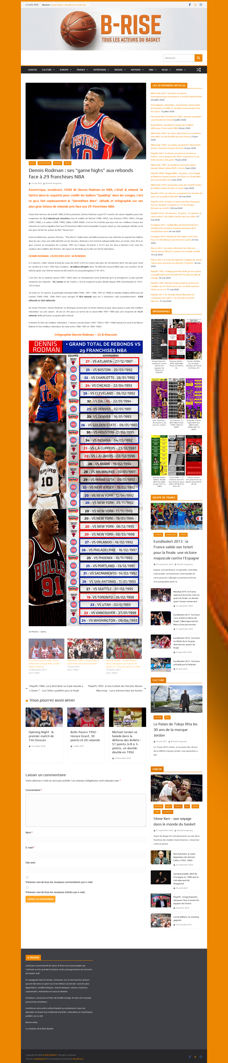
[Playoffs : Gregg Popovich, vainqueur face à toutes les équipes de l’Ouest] (161, 902)
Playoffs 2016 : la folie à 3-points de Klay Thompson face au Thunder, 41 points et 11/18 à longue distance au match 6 (175, 204)
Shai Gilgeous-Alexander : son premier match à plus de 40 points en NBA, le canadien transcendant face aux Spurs (175, 108)
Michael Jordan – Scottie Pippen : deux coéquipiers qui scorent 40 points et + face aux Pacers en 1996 (123, 663)
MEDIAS (118, 69)
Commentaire (34, 790)
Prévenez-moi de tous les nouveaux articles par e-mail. (55, 892)
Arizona (158, 806)
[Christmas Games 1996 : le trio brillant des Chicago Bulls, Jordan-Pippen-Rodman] (46, 649)
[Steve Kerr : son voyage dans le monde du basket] (176, 788)
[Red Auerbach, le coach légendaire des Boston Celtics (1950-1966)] (161, 859)
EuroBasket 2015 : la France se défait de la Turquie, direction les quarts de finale (186, 643)
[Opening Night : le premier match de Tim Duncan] (44, 709)
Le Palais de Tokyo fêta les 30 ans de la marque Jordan (175, 729)
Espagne (158, 535)
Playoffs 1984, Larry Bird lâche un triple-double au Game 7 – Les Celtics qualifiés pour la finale (56, 688)
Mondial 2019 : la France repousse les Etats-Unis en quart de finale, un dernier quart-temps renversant (186, 596)
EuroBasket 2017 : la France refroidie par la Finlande (186, 663)
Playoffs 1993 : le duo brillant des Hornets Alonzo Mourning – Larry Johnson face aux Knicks (115, 688)
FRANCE (81, 69)
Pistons (57, 163)
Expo (167, 717)
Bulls (32, 163)
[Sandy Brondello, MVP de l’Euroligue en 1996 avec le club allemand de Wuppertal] (161, 881)
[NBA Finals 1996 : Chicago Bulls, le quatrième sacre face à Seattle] (85, 649)
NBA (151, 69)
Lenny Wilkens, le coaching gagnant (186, 918)
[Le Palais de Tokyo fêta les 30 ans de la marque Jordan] (176, 699)
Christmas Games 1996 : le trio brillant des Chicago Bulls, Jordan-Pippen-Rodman (45, 663)
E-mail (30, 847)
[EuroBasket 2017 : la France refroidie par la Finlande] (161, 665)
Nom (29, 832)
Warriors (167, 812)
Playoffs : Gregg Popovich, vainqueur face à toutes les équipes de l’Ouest (186, 900)
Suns (157, 812)
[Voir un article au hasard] (198, 69)
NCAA (165, 69)
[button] (53, 70)
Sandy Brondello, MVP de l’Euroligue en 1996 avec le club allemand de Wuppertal (186, 879)
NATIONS (136, 69)
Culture (158, 717)
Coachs (178, 806)
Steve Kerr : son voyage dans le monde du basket (175, 821)
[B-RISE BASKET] (114, 10)
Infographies (44, 163)
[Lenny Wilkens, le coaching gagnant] (161, 920)
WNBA (179, 69)
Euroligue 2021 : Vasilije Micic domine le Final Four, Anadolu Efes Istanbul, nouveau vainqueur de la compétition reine (175, 228)
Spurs (67, 163)
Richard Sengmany (54, 183)
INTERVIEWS (99, 69)
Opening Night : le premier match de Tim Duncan (41, 736)
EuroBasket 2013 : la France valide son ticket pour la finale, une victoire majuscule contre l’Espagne (176, 549)
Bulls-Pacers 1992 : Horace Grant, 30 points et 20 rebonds (85, 736)
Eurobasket (171, 535)
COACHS (32, 69)
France (183, 535)
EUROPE (64, 69)
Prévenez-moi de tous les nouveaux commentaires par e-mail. (59, 882)
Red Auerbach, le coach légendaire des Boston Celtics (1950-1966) (184, 857)
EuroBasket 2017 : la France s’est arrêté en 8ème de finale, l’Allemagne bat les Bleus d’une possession (186, 619)
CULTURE (46, 69)
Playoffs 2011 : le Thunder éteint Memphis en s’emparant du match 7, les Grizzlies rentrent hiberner (172, 297)
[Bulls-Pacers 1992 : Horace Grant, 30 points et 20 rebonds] (85, 709)
